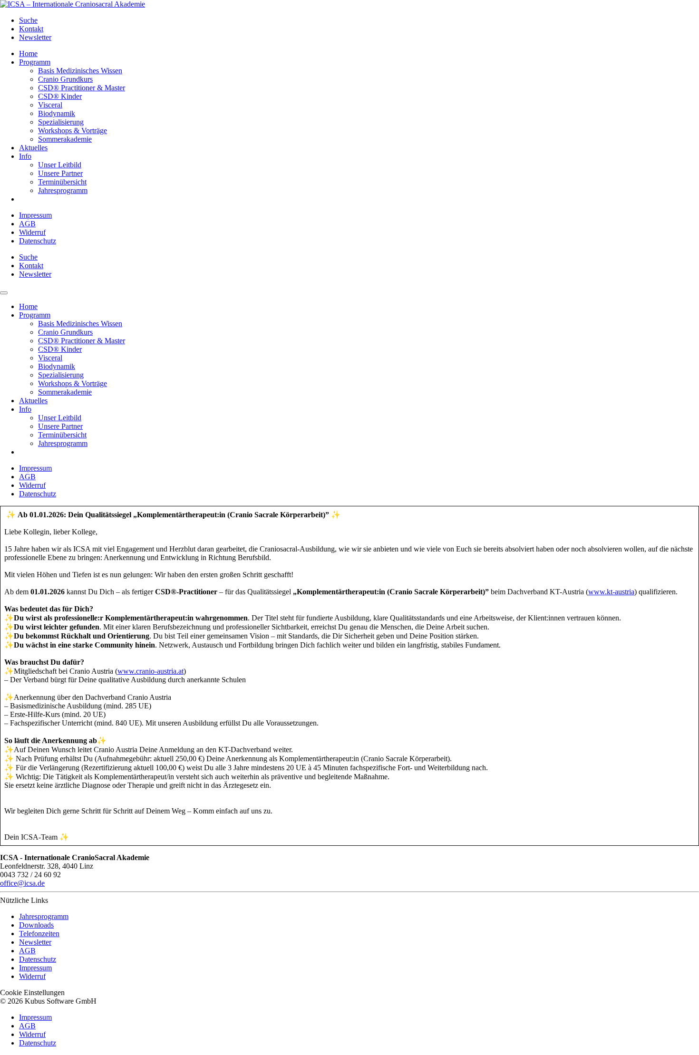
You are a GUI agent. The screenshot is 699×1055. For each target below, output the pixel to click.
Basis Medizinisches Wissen (80, 71)
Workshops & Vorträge (72, 130)
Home (28, 53)
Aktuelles (33, 148)
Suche (28, 20)
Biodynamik (56, 113)
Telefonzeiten (39, 933)
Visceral (50, 105)
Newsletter (35, 37)
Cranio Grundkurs (65, 79)
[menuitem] (359, 20)
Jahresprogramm (62, 190)
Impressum (35, 215)
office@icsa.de (22, 883)
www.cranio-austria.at (150, 671)
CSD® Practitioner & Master (81, 88)
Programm (34, 62)
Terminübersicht (62, 182)
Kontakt (31, 29)
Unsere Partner (60, 173)
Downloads (36, 925)
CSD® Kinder (60, 96)
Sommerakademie (65, 139)
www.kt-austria (611, 592)
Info (25, 156)
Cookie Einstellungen (32, 992)
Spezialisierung (61, 122)
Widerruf (32, 232)
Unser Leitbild (59, 165)
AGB (27, 224)
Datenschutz (37, 241)
